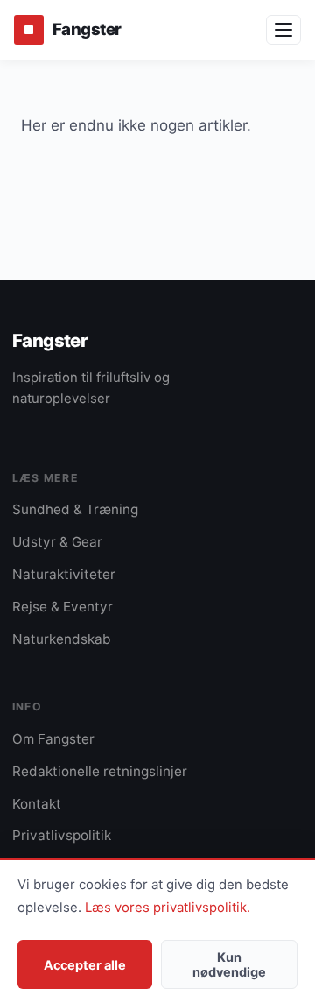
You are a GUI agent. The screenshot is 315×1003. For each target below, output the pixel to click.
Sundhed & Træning (75, 509)
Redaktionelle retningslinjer (99, 771)
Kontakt (36, 803)
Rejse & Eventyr (62, 606)
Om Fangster (53, 739)
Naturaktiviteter (64, 574)
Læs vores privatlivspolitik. (167, 907)
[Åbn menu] (283, 30)
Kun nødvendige (229, 964)
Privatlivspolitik (61, 835)
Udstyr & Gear (57, 541)
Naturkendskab (61, 639)
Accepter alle (85, 964)
